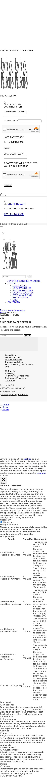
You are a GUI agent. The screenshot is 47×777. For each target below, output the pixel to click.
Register (8, 185)
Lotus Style (20, 286)
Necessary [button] (5, 520)
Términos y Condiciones (17, 376)
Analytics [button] (4, 731)
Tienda (12, 283)
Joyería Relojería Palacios (24, 281)
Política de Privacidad (16, 378)
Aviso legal (10, 373)
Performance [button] (6, 716)
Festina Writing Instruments (22, 296)
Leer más (41, 473)
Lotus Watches (22, 288)
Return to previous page (12, 310)
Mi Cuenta (10, 371)
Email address (13, 154)
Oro (15, 300)
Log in (7, 148)
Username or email (16, 111)
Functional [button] (5, 702)
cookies (27, 459)
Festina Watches (23, 290)
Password (11, 121)
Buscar (27, 336)
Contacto (14, 302)
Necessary (8, 522)
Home (3, 312)
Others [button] (3, 764)
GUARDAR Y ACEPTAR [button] (11, 776)
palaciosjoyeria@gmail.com (14, 394)
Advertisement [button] (7, 747)
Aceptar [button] (4, 475)
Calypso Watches (23, 293)
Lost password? (14, 137)
